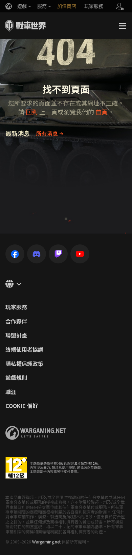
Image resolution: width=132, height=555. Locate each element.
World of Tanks (25, 26)
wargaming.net (35, 433)
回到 (32, 111)
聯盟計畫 (16, 335)
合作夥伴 (16, 321)
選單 (122, 26)
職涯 (10, 392)
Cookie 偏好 (21, 406)
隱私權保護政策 (24, 364)
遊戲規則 (16, 378)
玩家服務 (16, 307)
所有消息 (47, 133)
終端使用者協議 (24, 350)
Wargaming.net (46, 541)
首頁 (101, 111)
